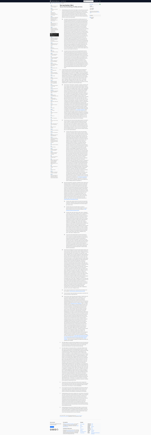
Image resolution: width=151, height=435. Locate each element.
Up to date (91, 4)
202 (54, 144)
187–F (53, 75)
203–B (54, 153)
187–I (54, 85)
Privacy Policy (82, 432)
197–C (54, 135)
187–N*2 (54, 91)
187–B (54, 64)
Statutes (92, 426)
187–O (54, 95)
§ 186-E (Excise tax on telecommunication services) (77, 291)
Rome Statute (93, 432)
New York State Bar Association (69, 423)
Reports (81, 430)
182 (54, 6)
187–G (54, 78)
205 (54, 162)
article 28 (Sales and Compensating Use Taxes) (71, 199)
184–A (54, 30)
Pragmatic (92, 17)
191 (52, 115)
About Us (81, 426)
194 (54, 123)
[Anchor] (66, 67)
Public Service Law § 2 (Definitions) (76, 303)
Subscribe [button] (52, 426)
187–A (54, 60)
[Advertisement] (95, 32)
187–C (54, 67)
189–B (52, 110)
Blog (81, 425)
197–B (54, 132)
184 (54, 24)
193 (54, 120)
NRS (91, 427)
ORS (93, 430)
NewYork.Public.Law (56, 1)
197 (53, 127)
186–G (54, 54)
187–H (54, 81)
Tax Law (55, 3)
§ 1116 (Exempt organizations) (80, 109)
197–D (54, 140)
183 (54, 13)
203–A (54, 149)
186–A (54, 34)
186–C (54, 39)
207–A (54, 172)
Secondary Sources (83, 431)
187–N (54, 88)
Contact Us (82, 429)
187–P (54, 98)
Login (100, 1)
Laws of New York (63, 1)
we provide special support (71, 430)
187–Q (54, 101)
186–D (54, 44)
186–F (54, 51)
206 (54, 166)
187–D (53, 70)
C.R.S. (92, 425)
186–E (54, 48)
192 (54, 118)
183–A (54, 18)
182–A (54, 9)
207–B (54, 176)
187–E (54, 72)
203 (53, 146)
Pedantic (92, 18)
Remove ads (96, 1)
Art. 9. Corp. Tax (59, 3)
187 (54, 57)
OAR (92, 430)
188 (52, 107)
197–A (54, 129)
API (80, 427)
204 (54, 156)
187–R (54, 104)
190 (54, 112)
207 (53, 169)
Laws (52, 3)
